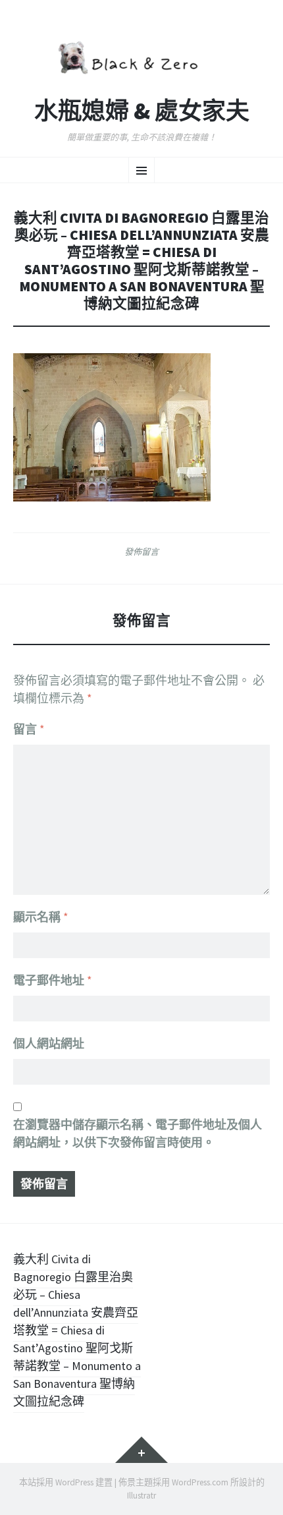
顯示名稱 (40, 917)
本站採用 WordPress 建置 (66, 1482)
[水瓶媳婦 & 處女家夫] (141, 55)
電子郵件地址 (52, 980)
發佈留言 (141, 551)
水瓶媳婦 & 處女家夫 (141, 111)
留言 (29, 729)
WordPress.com (200, 1482)
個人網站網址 (48, 1043)
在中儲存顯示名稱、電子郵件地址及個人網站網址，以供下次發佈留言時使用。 (137, 1133)
